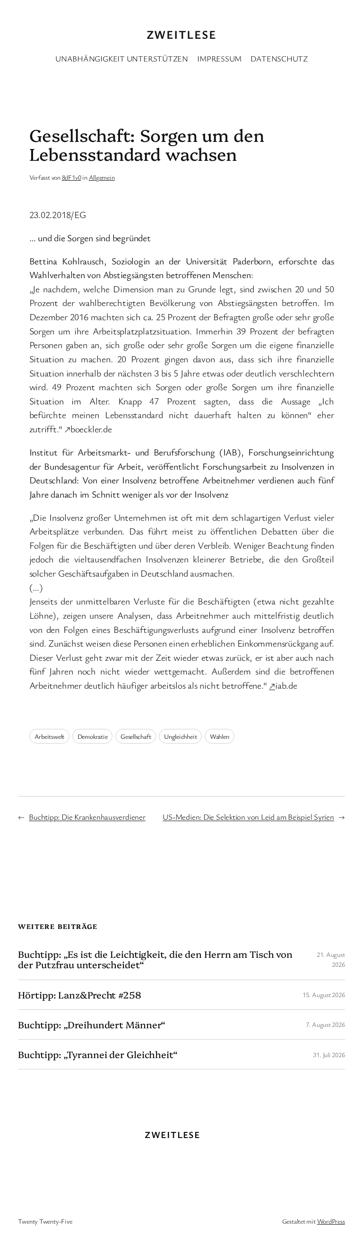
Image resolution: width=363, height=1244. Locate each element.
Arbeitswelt (50, 736)
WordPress (331, 1221)
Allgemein (102, 177)
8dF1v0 (71, 177)
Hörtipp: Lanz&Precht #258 (79, 995)
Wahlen (219, 736)
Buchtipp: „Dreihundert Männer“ (91, 1024)
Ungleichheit (180, 736)
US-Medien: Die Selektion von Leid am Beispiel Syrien (248, 816)
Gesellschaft (136, 736)
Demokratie (93, 736)
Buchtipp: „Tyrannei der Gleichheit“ (98, 1054)
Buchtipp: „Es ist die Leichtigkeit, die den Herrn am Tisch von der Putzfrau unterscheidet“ (155, 959)
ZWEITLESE (181, 34)
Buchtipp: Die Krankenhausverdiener (87, 816)
